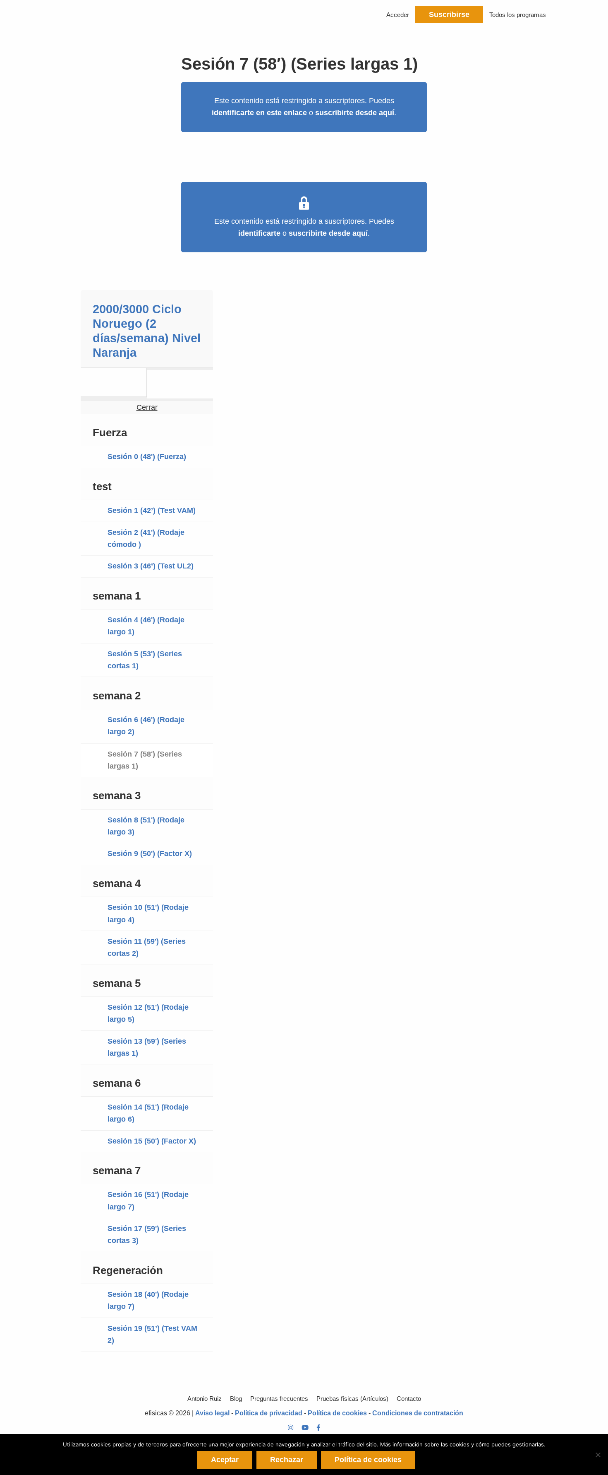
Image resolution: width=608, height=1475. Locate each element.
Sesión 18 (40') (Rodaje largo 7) (148, 1300)
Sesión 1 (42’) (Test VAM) (152, 510)
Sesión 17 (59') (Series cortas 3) (147, 1234)
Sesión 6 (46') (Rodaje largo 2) (146, 726)
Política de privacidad (268, 1413)
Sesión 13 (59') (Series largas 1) (147, 1047)
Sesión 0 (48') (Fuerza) (147, 456)
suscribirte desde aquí (354, 113)
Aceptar (225, 1460)
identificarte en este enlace (259, 113)
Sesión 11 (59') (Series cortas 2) (147, 947)
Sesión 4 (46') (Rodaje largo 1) (146, 626)
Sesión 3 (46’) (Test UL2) (151, 566)
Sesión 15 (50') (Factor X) (152, 1141)
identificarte (259, 233)
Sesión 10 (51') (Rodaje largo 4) (148, 913)
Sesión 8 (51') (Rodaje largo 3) (146, 826)
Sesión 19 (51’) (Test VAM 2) (152, 1334)
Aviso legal (212, 1413)
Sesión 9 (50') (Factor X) (150, 853)
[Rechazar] (598, 1455)
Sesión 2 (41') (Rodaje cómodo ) (146, 538)
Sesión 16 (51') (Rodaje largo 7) (148, 1200)
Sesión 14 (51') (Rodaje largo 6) (148, 1113)
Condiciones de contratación (417, 1413)
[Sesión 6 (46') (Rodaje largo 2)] (114, 382)
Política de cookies (337, 1413)
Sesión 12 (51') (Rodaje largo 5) (148, 1013)
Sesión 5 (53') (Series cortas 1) (145, 660)
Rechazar (286, 1460)
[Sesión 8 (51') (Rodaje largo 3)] (180, 384)
